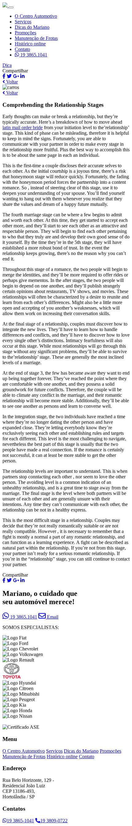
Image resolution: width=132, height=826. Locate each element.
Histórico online (30, 43)
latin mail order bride (22, 127)
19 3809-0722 (54, 820)
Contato (22, 49)
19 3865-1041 (20, 820)
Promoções (25, 32)
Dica (7, 65)
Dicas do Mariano (32, 27)
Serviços (23, 21)
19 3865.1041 (33, 54)
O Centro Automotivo (36, 16)
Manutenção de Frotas (36, 38)
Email (52, 617)
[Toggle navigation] (11, 7)
